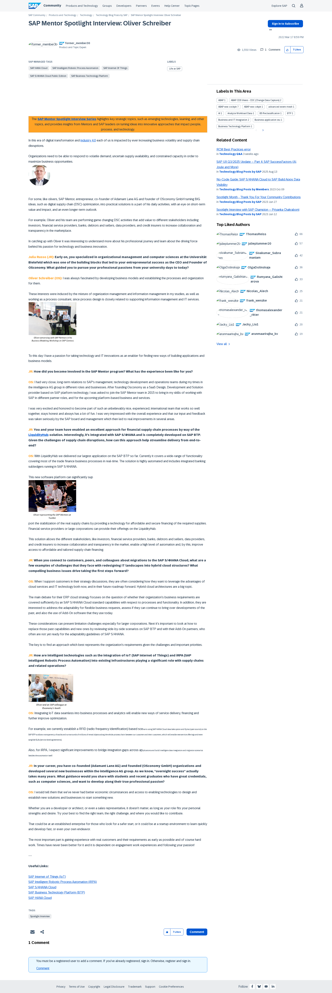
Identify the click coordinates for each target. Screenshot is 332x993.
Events (155, 5)
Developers (123, 5)
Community (52, 5)
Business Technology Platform (234, 126)
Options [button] (270, 30)
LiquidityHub (38, 434)
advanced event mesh (280, 106)
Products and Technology (82, 5)
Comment (42, 968)
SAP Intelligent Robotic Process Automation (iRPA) (62, 882)
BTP (289, 113)
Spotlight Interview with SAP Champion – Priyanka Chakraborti (258, 209)
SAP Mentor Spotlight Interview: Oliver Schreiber (99, 23)
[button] (287, 49)
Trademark (135, 986)
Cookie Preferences (171, 986)
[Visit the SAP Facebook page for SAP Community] (252, 986)
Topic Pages (191, 5)
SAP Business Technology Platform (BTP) (56, 892)
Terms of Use (77, 986)
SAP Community (36, 15)
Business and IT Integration (232, 120)
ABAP (221, 100)
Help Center (172, 5)
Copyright (94, 986)
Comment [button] (197, 932)
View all (222, 344)
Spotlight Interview (40, 916)
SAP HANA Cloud (38, 68)
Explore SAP (279, 5)
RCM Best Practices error (234, 149)
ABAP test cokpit (252, 106)
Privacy (60, 986)
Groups (107, 5)
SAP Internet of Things (115, 68)
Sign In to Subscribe (285, 23)
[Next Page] (262, 130)
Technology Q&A (230, 153)
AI (219, 113)
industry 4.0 (88, 140)
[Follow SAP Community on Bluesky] (259, 986)
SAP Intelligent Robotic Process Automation (75, 68)
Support (150, 986)
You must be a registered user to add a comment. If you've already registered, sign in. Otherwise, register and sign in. (113, 961)
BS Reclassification (270, 113)
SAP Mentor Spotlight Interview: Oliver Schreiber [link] (156, 15)
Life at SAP (174, 68)
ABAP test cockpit (227, 106)
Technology (86, 15)
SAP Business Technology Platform (89, 76)
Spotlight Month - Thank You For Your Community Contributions (259, 197)
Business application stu (267, 120)
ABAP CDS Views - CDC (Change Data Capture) (255, 100)
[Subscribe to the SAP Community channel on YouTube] (266, 986)
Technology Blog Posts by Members (244, 189)
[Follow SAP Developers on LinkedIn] (273, 986)
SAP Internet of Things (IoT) (47, 876)
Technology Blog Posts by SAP (111, 15)
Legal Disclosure (114, 986)
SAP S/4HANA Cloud (42, 887)
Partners (141, 5)
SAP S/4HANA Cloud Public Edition (48, 76)
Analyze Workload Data (239, 113)
